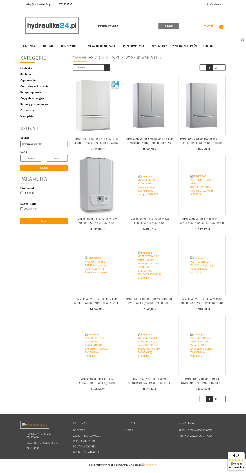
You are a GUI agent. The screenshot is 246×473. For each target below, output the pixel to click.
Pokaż (44, 221)
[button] (82, 423)
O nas (129, 430)
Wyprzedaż (159, 46)
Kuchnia (26, 74)
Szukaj (44, 167)
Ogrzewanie (28, 80)
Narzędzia (26, 116)
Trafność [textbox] (80, 67)
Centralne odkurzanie (34, 86)
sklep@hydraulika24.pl (42, 442)
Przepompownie (31, 92)
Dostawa (79, 430)
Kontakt (209, 46)
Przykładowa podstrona (195, 430)
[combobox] (91, 67)
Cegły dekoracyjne (32, 98)
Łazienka (26, 68)
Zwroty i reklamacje (87, 435)
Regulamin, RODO (84, 441)
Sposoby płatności (86, 452)
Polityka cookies (84, 446)
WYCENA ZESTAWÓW (184, 46)
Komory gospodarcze (34, 104)
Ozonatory (27, 110)
